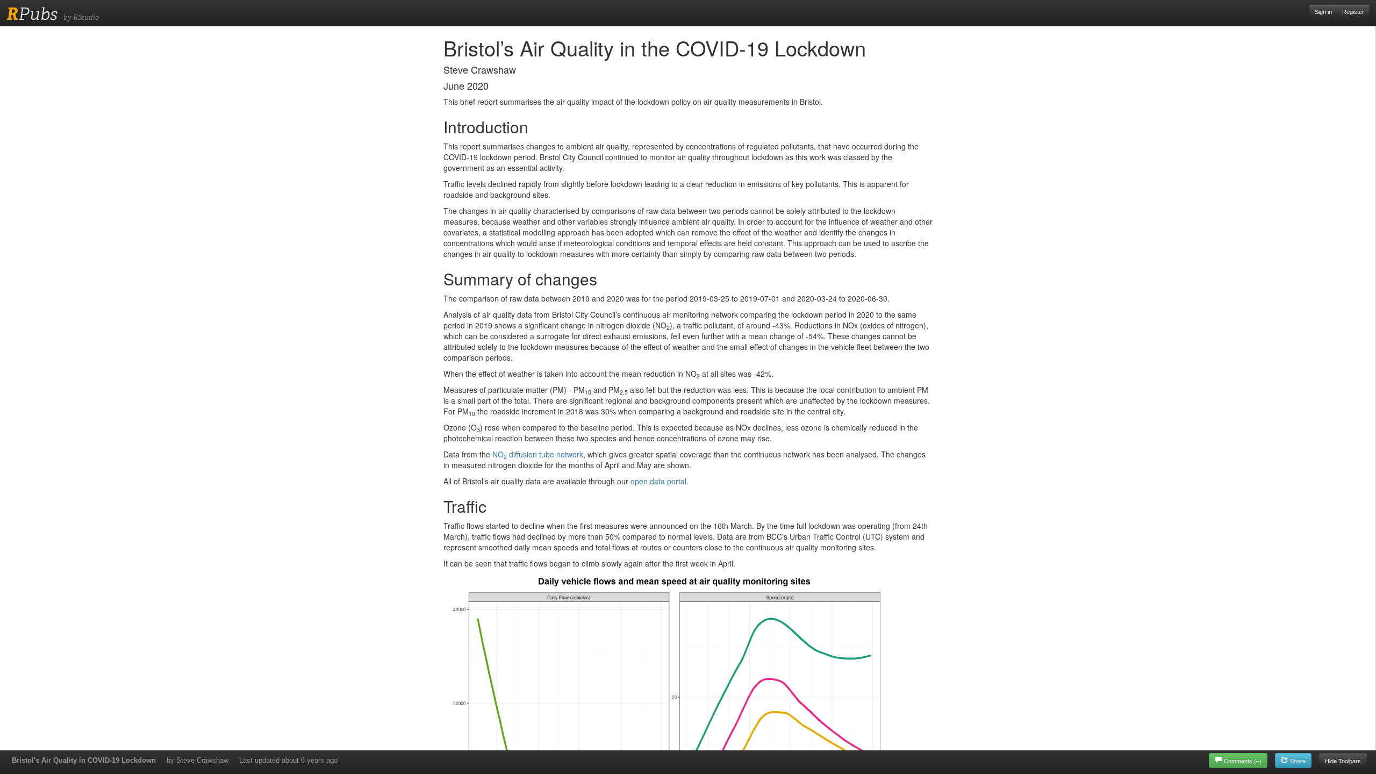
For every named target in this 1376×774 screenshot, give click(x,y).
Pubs (32, 14)
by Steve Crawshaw (197, 760)
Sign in (1323, 12)
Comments (1243, 760)
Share (1297, 760)
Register (1353, 12)
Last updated (288, 760)
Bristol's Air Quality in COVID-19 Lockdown (84, 760)
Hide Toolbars (1343, 760)
